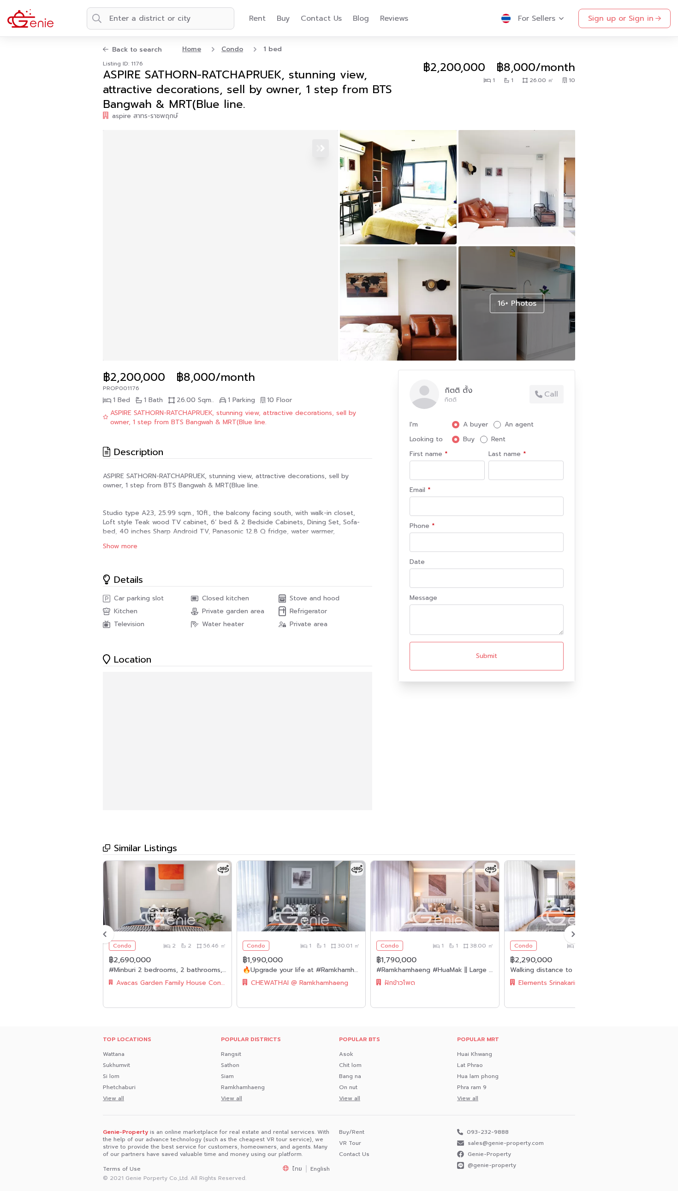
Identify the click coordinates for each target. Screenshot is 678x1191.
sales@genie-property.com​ (506, 1143)
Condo (232, 49)
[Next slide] (573, 934)
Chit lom (350, 1065)
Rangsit (231, 1054)
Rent (257, 18)
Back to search (137, 49)
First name (427, 454)
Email (419, 490)
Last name (505, 454)
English (320, 1169)
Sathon (230, 1065)
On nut (348, 1087)
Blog (361, 18)
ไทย (297, 1169)
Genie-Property (489, 1154)
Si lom (111, 1076)
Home (191, 49)
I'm (414, 424)
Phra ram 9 (472, 1087)
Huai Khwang (474, 1054)
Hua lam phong (478, 1076)
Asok (346, 1054)
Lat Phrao (470, 1065)
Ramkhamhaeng (243, 1087)
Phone (421, 526)
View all (113, 1098)
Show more (120, 546)
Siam (227, 1076)
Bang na (350, 1076)
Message (423, 598)
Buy (283, 18)
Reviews (394, 18)
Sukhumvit (116, 1065)
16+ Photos (517, 303)
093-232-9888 (488, 1132)
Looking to (426, 439)
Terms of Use (122, 1169)
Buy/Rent (351, 1132)
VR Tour (350, 1143)
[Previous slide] (104, 934)
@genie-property (492, 1165)
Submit (486, 656)
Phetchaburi (119, 1087)
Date (417, 562)
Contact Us (321, 18)
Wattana (114, 1054)
